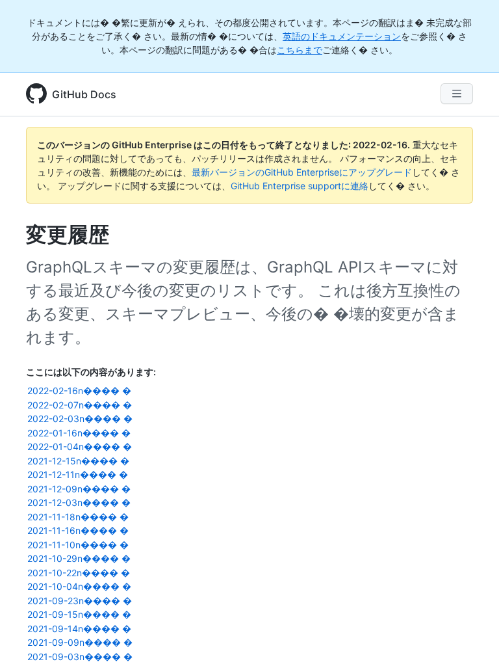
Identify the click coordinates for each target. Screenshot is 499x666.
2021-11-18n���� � (78, 516)
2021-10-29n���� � (79, 558)
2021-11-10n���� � (78, 544)
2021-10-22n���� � (78, 572)
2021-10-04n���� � (79, 586)
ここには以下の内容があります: (91, 371)
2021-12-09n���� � (79, 488)
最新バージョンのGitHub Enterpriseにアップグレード (302, 172)
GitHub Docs (84, 94)
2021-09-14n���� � (79, 628)
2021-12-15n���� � (78, 460)
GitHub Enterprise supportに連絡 (299, 185)
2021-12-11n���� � (77, 474)
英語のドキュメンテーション (342, 36)
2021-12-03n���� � (79, 502)
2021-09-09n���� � (80, 642)
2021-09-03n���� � (80, 656)
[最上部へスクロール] (470, 637)
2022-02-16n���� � (79, 390)
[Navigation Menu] (457, 93)
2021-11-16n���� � (78, 530)
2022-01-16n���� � (79, 432)
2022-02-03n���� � (80, 418)
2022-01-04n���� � (79, 446)
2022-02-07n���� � (79, 404)
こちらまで (299, 49)
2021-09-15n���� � (79, 614)
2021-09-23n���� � (79, 600)
